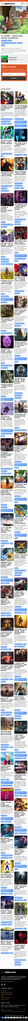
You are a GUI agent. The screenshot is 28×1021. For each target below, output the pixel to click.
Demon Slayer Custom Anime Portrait (20, 830)
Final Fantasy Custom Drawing (5, 510)
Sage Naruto (17, 575)
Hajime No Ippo (4, 679)
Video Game (8, 715)
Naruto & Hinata (4, 296)
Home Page (3, 990)
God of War (17, 355)
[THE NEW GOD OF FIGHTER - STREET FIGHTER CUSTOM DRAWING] (20, 370)
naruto (10, 40)
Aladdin (3, 257)
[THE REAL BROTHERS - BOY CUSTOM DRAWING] (20, 908)
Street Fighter (18, 398)
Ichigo (16, 261)
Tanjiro (2, 583)
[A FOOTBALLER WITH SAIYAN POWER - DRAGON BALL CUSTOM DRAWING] (20, 510)
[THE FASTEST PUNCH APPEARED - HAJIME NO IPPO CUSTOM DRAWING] (7, 658)
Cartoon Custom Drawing (6, 855)
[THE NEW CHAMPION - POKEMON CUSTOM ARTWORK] (7, 376)
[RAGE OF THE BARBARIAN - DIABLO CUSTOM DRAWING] (7, 690)
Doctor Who (17, 863)
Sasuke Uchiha (4, 368)
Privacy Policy (4, 999)
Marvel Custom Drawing (6, 186)
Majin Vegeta (18, 718)
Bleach (16, 252)
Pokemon (3, 396)
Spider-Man (17, 224)
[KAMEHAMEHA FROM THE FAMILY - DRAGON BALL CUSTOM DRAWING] (20, 767)
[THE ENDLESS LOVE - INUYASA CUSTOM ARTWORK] (20, 406)
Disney (2, 264)
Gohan (16, 795)
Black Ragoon (4, 541)
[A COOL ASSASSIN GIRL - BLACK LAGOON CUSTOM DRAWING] (7, 519)
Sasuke (2, 436)
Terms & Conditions (5, 997)
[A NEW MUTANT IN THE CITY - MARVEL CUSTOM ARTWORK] (7, 902)
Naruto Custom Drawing (6, 153)
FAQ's (2, 996)
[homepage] (8, 3)
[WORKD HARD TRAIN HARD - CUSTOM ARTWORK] (20, 878)
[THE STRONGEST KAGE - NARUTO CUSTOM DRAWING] (7, 311)
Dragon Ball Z (4, 649)
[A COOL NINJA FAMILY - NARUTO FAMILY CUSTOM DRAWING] (20, 727)
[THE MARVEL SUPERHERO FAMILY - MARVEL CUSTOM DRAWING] (7, 444)
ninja (25, 758)
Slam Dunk (3, 749)
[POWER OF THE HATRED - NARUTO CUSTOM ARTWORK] (7, 341)
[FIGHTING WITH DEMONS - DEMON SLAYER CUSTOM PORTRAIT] (20, 804)
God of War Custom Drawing (19, 359)
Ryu (16, 646)
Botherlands (4, 815)
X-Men (9, 473)
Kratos (16, 361)
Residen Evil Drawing (19, 323)
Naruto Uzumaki (18, 573)
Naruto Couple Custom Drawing (6, 299)
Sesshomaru (4, 227)
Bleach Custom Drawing (20, 258)
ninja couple (4, 302)
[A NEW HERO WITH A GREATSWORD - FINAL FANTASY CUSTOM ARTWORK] (7, 482)
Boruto (2, 779)
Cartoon (3, 853)
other (25, 155)
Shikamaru (19, 43)
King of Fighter (18, 395)
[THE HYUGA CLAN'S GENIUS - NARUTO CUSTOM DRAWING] (7, 132)
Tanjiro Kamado (22, 833)
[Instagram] (2, 984)
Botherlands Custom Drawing (5, 818)
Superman (17, 293)
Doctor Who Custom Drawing (19, 866)
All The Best (4, 40)
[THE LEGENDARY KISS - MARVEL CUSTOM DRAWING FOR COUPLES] (20, 196)
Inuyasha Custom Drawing (7, 224)
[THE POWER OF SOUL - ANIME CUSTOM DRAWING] (20, 135)
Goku (16, 502)
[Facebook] (5, 984)
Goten (25, 795)
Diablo (2, 710)
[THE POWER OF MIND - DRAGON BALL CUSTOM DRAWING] (20, 476)
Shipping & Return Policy (6, 992)
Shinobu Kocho (18, 612)
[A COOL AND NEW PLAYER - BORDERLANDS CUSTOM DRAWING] (7, 794)
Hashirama (3, 331)
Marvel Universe (4, 190)
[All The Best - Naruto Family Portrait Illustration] (14, 20)
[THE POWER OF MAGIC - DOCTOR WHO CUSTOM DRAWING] (20, 842)
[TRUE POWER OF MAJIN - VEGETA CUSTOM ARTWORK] (20, 688)
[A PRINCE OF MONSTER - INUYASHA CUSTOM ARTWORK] (7, 199)
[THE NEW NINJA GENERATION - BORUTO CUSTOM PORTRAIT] (7, 758)
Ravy (2, 545)
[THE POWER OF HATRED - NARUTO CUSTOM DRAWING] (7, 408)
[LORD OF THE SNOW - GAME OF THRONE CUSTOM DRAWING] (20, 163)
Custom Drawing (18, 155)
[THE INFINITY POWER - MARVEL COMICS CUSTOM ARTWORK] (7, 164)
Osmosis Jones (4, 857)
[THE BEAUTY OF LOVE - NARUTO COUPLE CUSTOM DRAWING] (7, 272)
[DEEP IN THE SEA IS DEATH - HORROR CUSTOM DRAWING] (7, 933)
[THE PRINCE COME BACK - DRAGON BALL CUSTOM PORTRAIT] (7, 866)
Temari (3, 45)
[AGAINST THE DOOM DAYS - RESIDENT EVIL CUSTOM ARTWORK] (20, 302)
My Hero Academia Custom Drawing (19, 125)
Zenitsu (16, 467)
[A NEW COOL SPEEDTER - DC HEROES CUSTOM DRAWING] (7, 591)
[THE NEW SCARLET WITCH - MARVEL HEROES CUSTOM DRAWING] (20, 937)
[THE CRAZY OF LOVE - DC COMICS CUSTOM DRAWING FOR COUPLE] (7, 97)
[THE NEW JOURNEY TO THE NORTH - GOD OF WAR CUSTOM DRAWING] (20, 334)
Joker (10, 124)
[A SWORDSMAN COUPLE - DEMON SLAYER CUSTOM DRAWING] (20, 584)
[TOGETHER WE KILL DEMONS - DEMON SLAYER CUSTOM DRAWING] (7, 554)
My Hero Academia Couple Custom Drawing (20, 122)
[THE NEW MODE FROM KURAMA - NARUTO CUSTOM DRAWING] (20, 547)
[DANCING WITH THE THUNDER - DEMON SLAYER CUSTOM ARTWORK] (20, 439)
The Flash (9, 615)
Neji (2, 156)
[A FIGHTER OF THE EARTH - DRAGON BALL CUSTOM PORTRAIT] (7, 624)
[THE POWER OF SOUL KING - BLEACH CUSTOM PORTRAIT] (20, 233)
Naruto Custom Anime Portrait (6, 430)
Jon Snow (17, 188)
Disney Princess (9, 264)
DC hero (3, 615)
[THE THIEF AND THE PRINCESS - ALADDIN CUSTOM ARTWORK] (7, 235)
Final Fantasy (4, 507)
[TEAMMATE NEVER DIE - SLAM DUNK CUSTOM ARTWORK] (7, 723)
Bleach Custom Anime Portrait (20, 255)
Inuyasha (3, 222)
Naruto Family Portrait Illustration (9, 43)
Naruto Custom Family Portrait (20, 755)
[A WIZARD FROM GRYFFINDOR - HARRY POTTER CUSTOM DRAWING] (20, 655)
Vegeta (10, 893)
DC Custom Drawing (5, 121)
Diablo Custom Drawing (6, 712)
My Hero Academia (19, 119)
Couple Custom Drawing (6, 119)
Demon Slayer (18, 461)
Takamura (3, 681)
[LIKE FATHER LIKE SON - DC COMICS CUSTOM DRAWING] (20, 269)
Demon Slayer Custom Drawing (20, 464)
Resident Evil (18, 325)
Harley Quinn (4, 124)
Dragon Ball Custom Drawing (19, 499)
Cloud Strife (3, 505)
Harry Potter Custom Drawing (19, 679)
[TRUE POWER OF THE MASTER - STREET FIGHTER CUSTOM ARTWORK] (20, 621)
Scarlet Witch (18, 964)
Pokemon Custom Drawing (5, 399)
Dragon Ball (17, 496)
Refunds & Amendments (6, 994)
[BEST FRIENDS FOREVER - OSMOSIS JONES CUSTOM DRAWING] (7, 830)
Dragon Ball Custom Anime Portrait (5, 890)
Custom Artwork (4, 259)
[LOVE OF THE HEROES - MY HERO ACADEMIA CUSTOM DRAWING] (20, 97)
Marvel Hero (4, 188)
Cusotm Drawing (18, 393)
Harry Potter (17, 676)
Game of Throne (18, 185)
